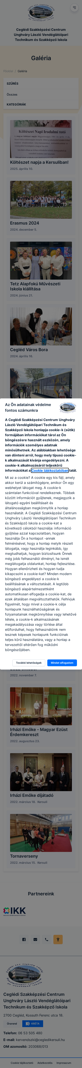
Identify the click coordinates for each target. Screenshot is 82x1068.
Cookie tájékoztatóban (49, 470)
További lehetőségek (29, 662)
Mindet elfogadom (62, 662)
